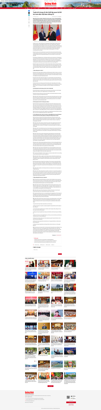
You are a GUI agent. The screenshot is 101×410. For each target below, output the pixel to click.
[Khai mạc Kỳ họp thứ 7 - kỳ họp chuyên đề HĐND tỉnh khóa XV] (31, 287)
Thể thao (61, 8)
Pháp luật (57, 8)
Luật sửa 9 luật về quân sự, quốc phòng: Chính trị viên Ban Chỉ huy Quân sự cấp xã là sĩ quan (56, 394)
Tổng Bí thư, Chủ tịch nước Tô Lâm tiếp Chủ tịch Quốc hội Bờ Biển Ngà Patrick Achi (56, 305)
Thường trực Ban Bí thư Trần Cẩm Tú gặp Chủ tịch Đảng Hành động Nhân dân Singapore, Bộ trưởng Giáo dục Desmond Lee (44, 319)
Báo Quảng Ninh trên (54, 16)
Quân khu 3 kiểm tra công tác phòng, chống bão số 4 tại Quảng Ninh (70, 394)
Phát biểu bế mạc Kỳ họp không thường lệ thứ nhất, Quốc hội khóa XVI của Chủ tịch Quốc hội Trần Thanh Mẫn (43, 332)
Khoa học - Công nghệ (50, 8)
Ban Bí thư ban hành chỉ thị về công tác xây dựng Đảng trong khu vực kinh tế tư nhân (30, 406)
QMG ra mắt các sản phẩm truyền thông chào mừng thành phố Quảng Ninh (30, 331)
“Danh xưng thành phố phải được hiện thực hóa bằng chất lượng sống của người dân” (57, 318)
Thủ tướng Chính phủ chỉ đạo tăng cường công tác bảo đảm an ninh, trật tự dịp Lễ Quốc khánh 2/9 (56, 381)
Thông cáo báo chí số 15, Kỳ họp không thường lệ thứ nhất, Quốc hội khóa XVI (56, 406)
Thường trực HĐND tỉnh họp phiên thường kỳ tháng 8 (43, 268)
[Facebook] (88, 0)
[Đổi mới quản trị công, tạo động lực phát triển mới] (44, 287)
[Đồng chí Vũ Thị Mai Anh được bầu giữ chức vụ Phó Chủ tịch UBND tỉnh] (57, 275)
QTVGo (74, 8)
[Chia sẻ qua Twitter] (29, 13)
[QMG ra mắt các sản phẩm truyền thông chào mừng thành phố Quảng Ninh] (31, 326)
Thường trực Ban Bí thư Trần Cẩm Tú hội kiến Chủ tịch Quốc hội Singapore (31, 318)
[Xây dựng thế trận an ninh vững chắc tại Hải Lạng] (31, 364)
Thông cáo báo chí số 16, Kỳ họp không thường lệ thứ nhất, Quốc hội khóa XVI (30, 381)
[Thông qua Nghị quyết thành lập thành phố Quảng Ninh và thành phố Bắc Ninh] (57, 326)
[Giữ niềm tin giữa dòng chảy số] (44, 351)
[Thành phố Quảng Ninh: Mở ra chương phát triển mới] (57, 263)
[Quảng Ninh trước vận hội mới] (57, 364)
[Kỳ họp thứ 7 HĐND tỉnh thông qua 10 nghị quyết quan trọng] (44, 275)
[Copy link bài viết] (29, 17)
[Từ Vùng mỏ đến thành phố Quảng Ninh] (57, 287)
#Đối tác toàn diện (48, 244)
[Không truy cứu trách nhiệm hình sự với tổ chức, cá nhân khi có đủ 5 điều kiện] (44, 339)
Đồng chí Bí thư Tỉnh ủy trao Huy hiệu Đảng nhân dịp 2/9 (70, 268)
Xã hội (34, 8)
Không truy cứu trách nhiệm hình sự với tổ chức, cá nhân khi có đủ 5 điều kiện (44, 344)
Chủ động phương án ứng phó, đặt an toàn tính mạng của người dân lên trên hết (57, 344)
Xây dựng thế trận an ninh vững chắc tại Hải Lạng (31, 369)
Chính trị (28, 8)
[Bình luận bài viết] (29, 26)
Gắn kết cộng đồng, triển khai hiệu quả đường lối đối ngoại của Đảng (30, 305)
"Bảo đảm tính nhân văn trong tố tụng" (30, 394)
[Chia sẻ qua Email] (29, 15)
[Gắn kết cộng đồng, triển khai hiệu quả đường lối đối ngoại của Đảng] (31, 300)
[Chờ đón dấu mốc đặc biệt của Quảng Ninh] (70, 351)
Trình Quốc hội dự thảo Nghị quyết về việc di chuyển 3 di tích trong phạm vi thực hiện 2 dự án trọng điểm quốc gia (70, 407)
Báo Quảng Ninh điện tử (50, 4)
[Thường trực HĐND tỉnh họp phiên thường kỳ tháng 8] (44, 263)
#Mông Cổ (52, 244)
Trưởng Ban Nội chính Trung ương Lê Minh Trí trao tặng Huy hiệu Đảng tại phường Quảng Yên (31, 268)
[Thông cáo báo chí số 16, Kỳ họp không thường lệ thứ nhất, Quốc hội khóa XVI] (31, 375)
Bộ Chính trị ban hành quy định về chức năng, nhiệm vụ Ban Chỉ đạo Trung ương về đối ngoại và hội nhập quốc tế (44, 407)
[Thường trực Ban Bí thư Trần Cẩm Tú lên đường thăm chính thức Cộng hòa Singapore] (57, 351)
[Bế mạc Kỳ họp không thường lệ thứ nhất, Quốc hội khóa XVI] (70, 313)
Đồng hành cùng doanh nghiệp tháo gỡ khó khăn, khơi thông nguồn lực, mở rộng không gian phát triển (30, 280)
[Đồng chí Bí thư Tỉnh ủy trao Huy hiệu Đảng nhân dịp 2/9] (70, 263)
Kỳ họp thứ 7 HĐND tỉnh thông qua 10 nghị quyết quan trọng (43, 280)
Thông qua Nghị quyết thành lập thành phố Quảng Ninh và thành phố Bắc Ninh (56, 331)
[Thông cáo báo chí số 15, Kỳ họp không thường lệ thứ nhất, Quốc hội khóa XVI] (57, 400)
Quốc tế (65, 8)
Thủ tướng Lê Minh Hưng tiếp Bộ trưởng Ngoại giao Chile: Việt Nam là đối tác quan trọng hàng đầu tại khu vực (70, 293)
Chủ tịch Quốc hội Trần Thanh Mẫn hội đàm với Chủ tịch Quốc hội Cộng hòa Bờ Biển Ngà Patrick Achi (43, 381)
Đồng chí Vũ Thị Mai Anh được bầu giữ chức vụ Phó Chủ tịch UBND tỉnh (56, 280)
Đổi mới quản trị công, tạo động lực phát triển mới (43, 292)
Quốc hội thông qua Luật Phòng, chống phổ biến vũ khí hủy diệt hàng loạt (43, 394)
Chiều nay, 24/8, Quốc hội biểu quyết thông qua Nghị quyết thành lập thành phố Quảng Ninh (44, 369)
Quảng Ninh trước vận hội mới (55, 368)
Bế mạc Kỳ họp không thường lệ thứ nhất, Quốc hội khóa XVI (69, 318)
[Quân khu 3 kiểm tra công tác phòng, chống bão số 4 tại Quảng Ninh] (70, 388)
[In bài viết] (29, 19)
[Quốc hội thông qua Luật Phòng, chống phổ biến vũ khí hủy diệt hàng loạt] (44, 388)
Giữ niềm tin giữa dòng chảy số (43, 355)
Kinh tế (31, 8)
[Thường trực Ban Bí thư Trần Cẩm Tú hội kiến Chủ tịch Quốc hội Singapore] (31, 313)
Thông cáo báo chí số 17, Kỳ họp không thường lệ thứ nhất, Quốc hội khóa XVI (69, 305)
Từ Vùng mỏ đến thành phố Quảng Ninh (56, 292)
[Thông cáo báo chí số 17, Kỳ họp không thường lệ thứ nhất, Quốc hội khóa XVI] (70, 300)
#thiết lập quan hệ (42, 244)
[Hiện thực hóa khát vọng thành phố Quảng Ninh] (70, 364)
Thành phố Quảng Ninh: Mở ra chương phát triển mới (55, 268)
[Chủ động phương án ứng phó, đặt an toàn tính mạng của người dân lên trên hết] (57, 339)
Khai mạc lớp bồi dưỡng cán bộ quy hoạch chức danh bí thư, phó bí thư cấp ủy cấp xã (69, 344)
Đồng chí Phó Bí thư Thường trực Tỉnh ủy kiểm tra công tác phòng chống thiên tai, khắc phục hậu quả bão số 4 (30, 357)
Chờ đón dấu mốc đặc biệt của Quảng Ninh (69, 356)
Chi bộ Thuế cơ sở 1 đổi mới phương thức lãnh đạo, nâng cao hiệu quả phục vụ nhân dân (69, 280)
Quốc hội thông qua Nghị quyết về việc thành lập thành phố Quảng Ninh (31, 344)
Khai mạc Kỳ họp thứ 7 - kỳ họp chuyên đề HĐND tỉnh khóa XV (30, 292)
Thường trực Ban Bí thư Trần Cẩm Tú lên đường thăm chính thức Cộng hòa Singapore (57, 356)
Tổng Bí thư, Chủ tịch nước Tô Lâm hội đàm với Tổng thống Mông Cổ (43, 239)
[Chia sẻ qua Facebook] (29, 11)
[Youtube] (90, 0)
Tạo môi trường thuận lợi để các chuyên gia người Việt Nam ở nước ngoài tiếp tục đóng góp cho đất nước (43, 306)
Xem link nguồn (58, 235)
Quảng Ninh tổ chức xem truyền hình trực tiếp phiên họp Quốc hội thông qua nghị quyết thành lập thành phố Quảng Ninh (70, 382)
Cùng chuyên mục (29, 258)
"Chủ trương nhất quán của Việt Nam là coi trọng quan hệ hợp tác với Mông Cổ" (45, 240)
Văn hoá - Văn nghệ (40, 8)
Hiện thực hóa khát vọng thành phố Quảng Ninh (69, 369)
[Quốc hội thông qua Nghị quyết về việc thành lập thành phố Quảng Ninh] (31, 339)
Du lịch (45, 8)
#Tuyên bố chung (37, 244)
